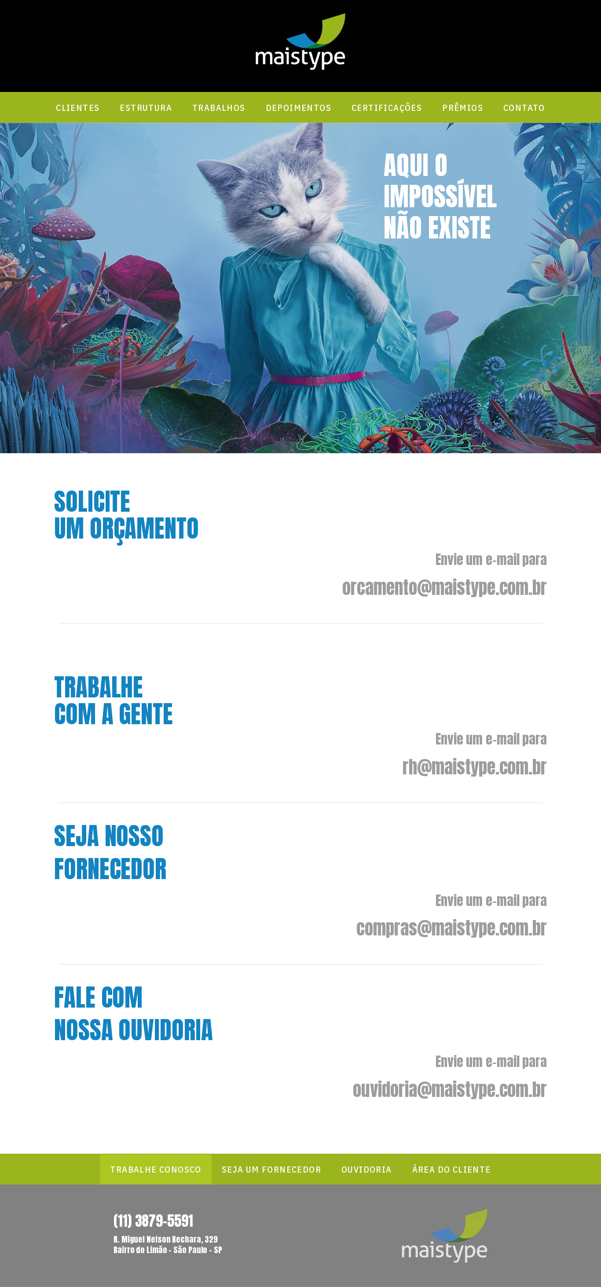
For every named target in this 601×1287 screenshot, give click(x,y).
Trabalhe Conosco (155, 1169)
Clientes (77, 108)
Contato (524, 108)
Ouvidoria (366, 1169)
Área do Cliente (451, 1169)
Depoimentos (298, 108)
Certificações (387, 108)
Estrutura (146, 108)
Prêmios (462, 108)
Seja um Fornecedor (271, 1169)
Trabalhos (219, 108)
